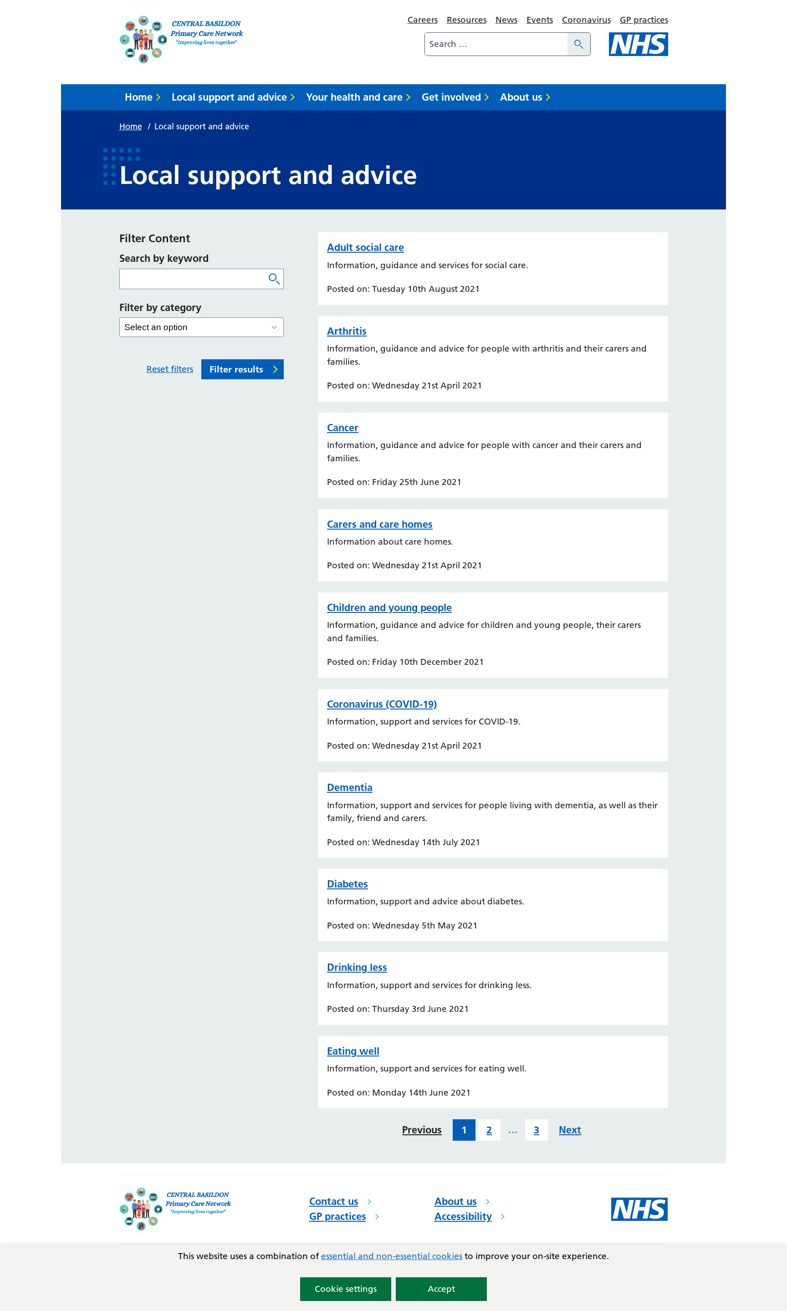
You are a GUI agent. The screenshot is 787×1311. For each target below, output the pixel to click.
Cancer (342, 427)
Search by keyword (164, 258)
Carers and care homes (380, 524)
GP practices (644, 20)
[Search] (578, 44)
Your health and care (354, 97)
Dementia (350, 787)
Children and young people (389, 607)
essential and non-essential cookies (391, 1256)
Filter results (236, 369)
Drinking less (357, 967)
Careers (423, 20)
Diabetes (347, 883)
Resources (466, 20)
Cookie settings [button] (346, 1289)
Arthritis (347, 331)
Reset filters (170, 369)
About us (521, 97)
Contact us (333, 1201)
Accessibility (463, 1216)
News (506, 20)
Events (539, 20)
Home (139, 97)
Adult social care (365, 247)
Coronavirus (586, 20)
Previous (422, 1129)
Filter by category (160, 307)
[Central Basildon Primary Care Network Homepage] (182, 39)
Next (570, 1129)
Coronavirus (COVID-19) (382, 704)
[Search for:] (496, 44)
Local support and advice (229, 97)
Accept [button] (441, 1289)
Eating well (353, 1051)
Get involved (451, 97)
